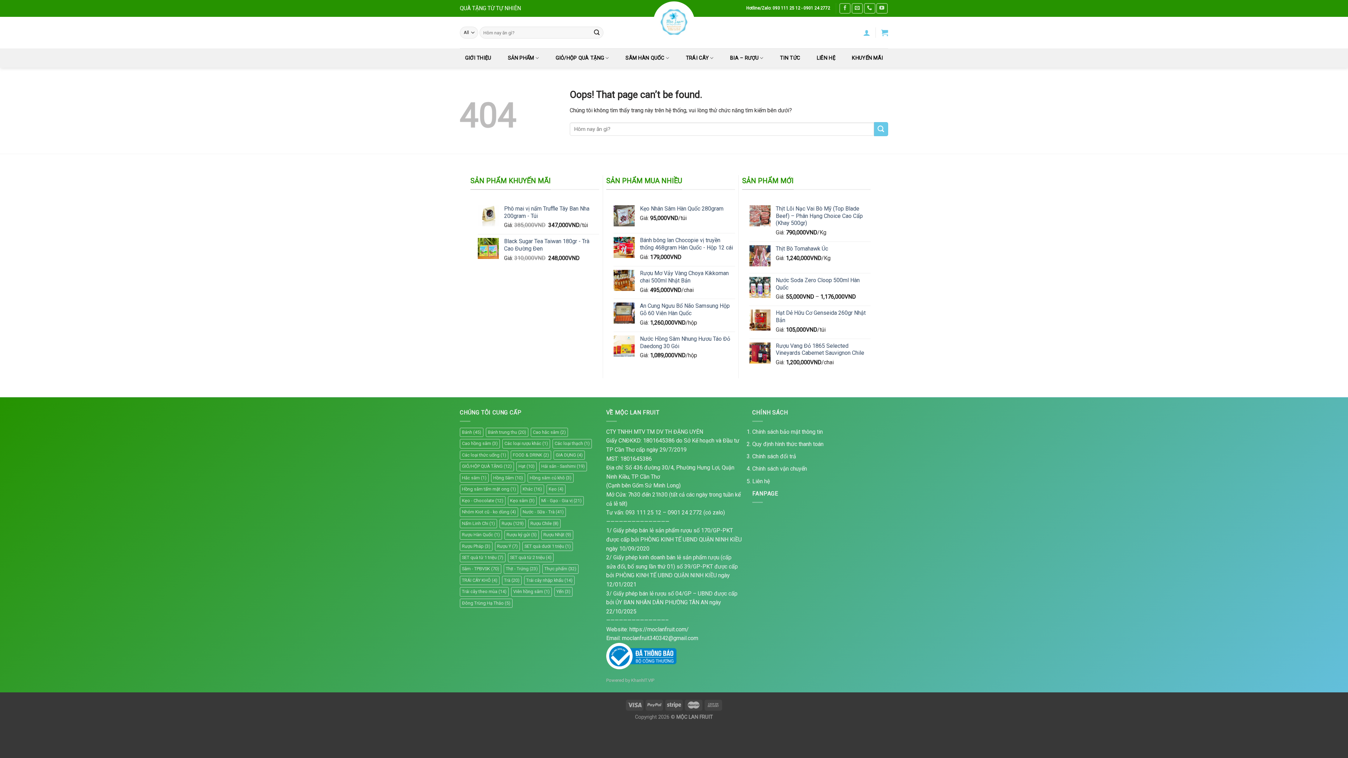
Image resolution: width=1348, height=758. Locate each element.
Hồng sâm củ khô (550, 477)
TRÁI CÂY (697, 58)
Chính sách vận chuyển (779, 468)
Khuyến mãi (867, 58)
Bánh (471, 432)
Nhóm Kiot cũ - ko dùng (489, 511)
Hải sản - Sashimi (563, 466)
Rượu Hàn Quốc (481, 534)
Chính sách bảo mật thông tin (787, 431)
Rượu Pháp (476, 546)
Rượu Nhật (557, 534)
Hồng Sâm (508, 477)
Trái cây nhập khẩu (549, 580)
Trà (512, 580)
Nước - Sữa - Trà (543, 511)
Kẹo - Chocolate (482, 500)
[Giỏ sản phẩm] (884, 32)
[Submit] (597, 33)
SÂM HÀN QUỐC (645, 58)
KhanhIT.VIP (642, 680)
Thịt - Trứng (522, 568)
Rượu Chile (544, 523)
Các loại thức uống (484, 455)
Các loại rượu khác (526, 443)
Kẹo (556, 489)
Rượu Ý (507, 546)
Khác (532, 489)
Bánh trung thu (507, 432)
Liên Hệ (826, 58)
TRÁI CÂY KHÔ (479, 580)
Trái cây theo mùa (484, 591)
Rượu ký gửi (522, 534)
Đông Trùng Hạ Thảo (486, 603)
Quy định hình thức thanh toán (788, 444)
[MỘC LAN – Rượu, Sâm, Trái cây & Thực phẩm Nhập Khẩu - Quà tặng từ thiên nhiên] (674, 22)
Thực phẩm (560, 568)
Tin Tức (790, 58)
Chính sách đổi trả (774, 456)
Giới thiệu (478, 58)
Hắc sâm (474, 477)
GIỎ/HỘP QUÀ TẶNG (580, 58)
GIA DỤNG (569, 455)
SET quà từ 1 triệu (482, 557)
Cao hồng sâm (480, 443)
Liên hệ (761, 481)
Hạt (526, 466)
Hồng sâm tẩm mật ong (489, 489)
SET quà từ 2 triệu (530, 557)
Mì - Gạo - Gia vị (561, 500)
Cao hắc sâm (549, 432)
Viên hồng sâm (531, 591)
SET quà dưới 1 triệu (547, 546)
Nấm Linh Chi (478, 523)
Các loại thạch (572, 443)
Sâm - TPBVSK (480, 568)
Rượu (513, 523)
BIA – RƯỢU (744, 58)
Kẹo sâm (522, 500)
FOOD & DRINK (531, 455)
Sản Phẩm (521, 58)
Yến (563, 591)
